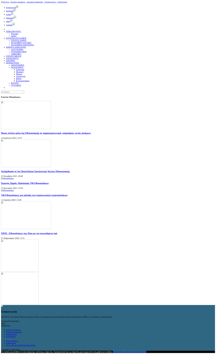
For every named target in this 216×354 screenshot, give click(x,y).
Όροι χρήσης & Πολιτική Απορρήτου (21, 345)
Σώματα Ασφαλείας (14, 332)
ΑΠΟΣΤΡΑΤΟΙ (12, 58)
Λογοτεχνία (20, 76)
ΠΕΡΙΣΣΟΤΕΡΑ (12, 63)
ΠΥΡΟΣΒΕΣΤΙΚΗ (18, 52)
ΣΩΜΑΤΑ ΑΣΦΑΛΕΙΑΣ (16, 47)
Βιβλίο (18, 79)
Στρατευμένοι (11, 334)
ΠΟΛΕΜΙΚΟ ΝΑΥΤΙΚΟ (21, 43)
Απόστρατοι (11, 337)
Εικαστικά (20, 70)
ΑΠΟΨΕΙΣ (10, 61)
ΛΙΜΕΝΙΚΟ (16, 54)
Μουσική (19, 72)
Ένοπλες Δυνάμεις (13, 330)
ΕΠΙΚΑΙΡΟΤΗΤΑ (13, 31)
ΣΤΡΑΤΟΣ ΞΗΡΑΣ (18, 40)
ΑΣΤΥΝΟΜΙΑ (17, 49)
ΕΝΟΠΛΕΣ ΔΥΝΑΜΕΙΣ (16, 38)
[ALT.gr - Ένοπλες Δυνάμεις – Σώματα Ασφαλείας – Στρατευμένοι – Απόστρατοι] (34, 2)
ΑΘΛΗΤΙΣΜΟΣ (17, 65)
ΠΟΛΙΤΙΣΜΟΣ (17, 67)
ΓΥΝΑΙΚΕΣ (16, 85)
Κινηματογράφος (23, 81)
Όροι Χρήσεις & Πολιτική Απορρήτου (128, 352)
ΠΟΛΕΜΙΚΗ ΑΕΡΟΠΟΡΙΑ (22, 45)
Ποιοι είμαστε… (12, 341)
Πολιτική (14, 34)
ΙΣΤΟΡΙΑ (15, 83)
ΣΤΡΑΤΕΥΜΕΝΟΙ (13, 56)
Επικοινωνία (11, 343)
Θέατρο (19, 74)
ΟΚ (144, 352)
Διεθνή (13, 36)
